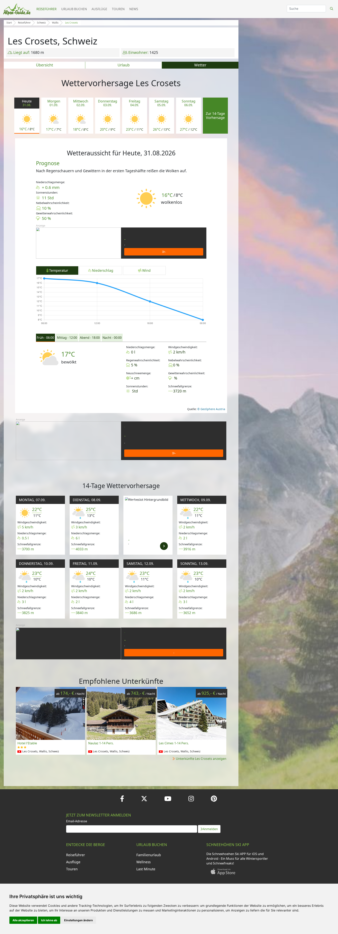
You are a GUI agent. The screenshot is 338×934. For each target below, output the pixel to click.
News (133, 9)
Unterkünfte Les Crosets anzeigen (201, 758)
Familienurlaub (148, 854)
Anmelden (210, 829)
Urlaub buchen (74, 9)
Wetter (200, 65)
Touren (118, 9)
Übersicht (44, 65)
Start (9, 22)
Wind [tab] (146, 270)
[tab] (45, 338)
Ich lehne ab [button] (49, 920)
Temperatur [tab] (58, 270)
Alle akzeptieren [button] (23, 920)
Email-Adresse (76, 821)
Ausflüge (99, 9)
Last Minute (145, 869)
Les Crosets (71, 22)
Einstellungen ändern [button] (78, 920)
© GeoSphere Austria (211, 409)
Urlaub (124, 65)
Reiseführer (46, 9)
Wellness (143, 862)
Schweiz (41, 22)
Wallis (55, 22)
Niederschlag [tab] (102, 270)
